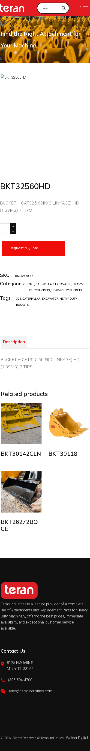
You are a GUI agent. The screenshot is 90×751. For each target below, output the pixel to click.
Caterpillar (31, 298)
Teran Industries (52, 738)
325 (31, 284)
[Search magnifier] (63, 8)
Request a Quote (23, 248)
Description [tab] (14, 341)
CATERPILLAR (45, 284)
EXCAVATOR (63, 284)
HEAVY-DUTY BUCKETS (66, 290)
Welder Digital (77, 738)
